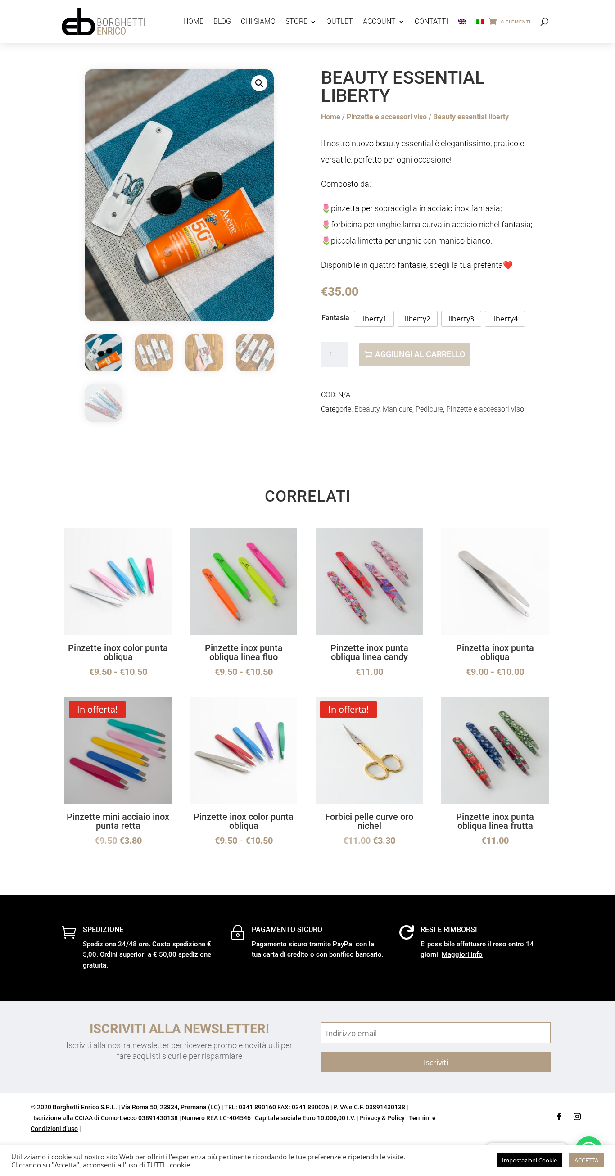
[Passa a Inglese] (462, 22)
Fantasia (335, 317)
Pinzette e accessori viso (387, 117)
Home (193, 21)
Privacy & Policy (382, 1118)
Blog (222, 21)
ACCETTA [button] (586, 1160)
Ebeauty (367, 409)
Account (379, 21)
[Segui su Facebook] (559, 1116)
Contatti (431, 21)
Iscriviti (436, 1062)
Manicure (397, 409)
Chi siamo (258, 21)
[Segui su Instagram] (577, 1116)
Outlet (339, 21)
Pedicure (429, 409)
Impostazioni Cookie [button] (529, 1160)
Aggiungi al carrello (420, 354)
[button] (259, 83)
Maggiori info (462, 954)
